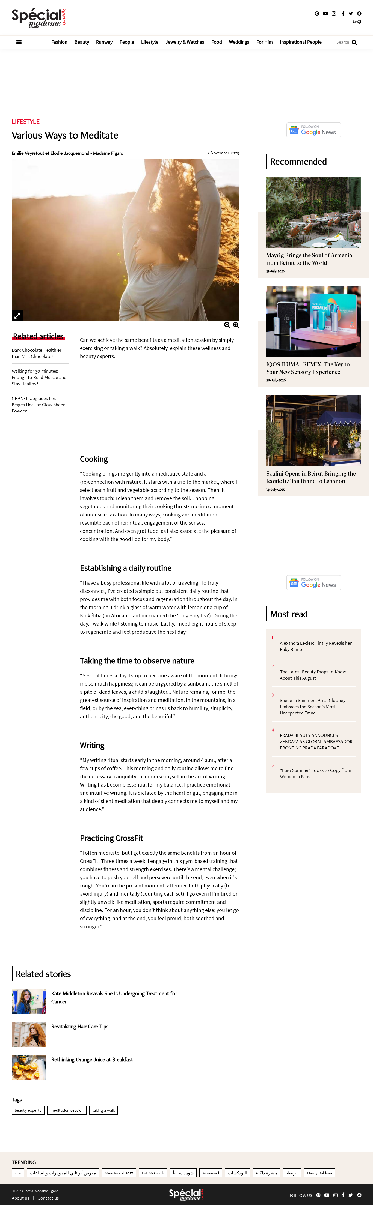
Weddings (239, 42)
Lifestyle (149, 42)
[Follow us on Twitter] (350, 13)
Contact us (48, 1198)
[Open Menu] (19, 42)
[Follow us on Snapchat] (359, 13)
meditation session (67, 1110)
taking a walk (103, 1110)
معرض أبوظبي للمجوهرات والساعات (63, 1173)
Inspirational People (301, 42)
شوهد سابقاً (183, 1173)
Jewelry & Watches (184, 42)
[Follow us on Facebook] (343, 13)
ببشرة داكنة (266, 1173)
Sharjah (292, 1173)
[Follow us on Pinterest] (317, 13)
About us (20, 1198)
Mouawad (210, 1173)
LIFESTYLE (26, 121)
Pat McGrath (153, 1173)
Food (216, 42)
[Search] (351, 42)
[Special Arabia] (186, 1195)
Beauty (82, 42)
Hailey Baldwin (319, 1173)
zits (18, 1173)
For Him (264, 42)
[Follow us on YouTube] (325, 13)
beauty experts (28, 1110)
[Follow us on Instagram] (334, 13)
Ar (355, 22)
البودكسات (237, 1173)
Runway (104, 42)
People (127, 42)
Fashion (59, 42)
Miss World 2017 (119, 1173)
